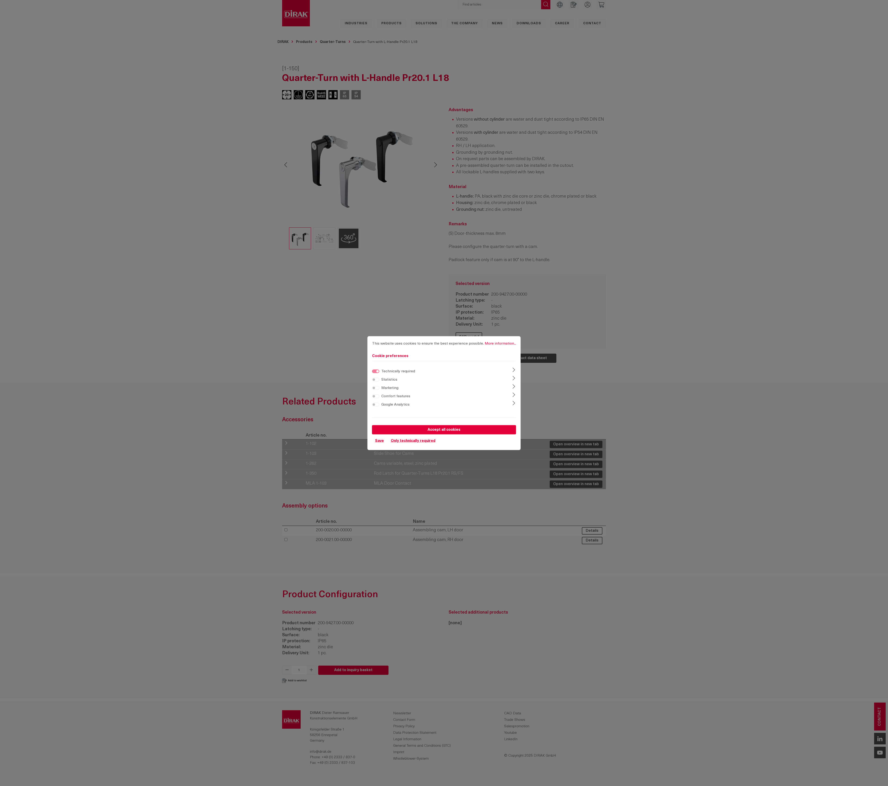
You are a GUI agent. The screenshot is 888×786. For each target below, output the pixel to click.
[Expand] (514, 370)
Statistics (389, 379)
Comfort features (395, 396)
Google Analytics (395, 404)
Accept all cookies (444, 429)
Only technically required (413, 441)
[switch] (375, 379)
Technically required (398, 371)
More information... (500, 343)
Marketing (389, 388)
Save (379, 441)
